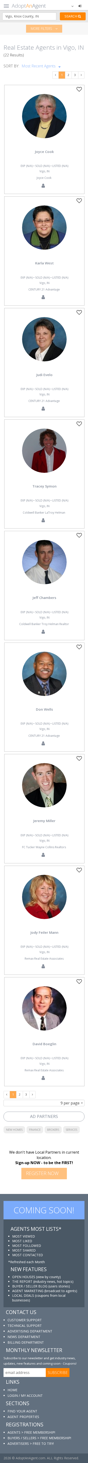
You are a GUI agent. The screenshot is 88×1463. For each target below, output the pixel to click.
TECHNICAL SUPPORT (25, 1325)
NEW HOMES (14, 1130)
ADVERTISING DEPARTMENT (30, 1331)
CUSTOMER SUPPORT (25, 1320)
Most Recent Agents (39, 66)
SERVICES (71, 1130)
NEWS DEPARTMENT (24, 1337)
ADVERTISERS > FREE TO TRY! (31, 1443)
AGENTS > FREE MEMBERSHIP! (31, 1432)
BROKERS (53, 1130)
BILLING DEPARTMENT (26, 1342)
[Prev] (55, 75)
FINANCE (35, 1130)
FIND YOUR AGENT (22, 1411)
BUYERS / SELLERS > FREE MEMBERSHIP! (39, 1438)
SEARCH (71, 16)
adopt (44, 120)
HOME (12, 1390)
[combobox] (44, 1103)
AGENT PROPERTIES (23, 1417)
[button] (69, 5)
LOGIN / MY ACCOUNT (25, 1395)
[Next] (81, 75)
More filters (42, 28)
